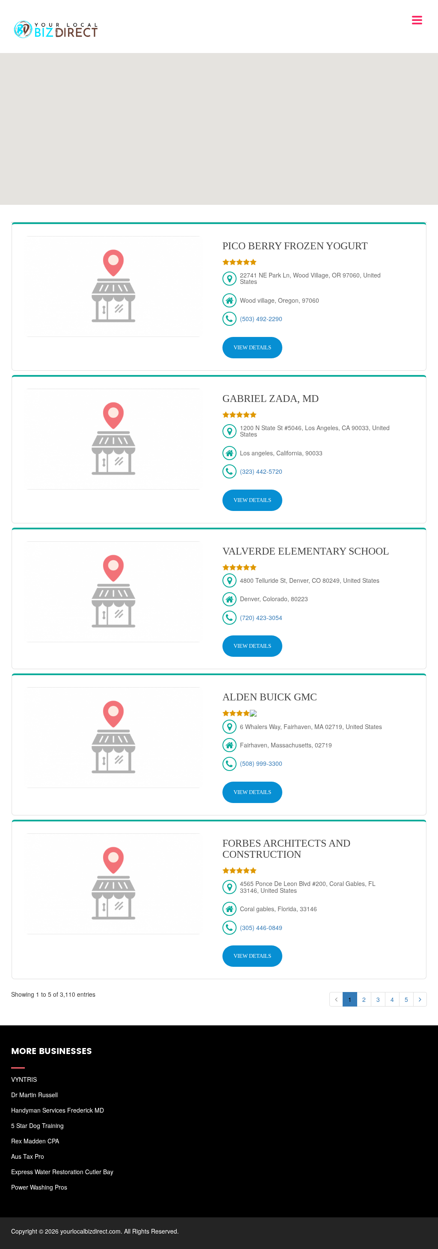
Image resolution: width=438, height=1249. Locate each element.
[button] (219, 123)
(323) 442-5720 (261, 471)
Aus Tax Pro (27, 1156)
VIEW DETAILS (252, 347)
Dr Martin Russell (34, 1094)
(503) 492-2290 (261, 318)
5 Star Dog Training (37, 1125)
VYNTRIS (24, 1079)
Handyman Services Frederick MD (57, 1110)
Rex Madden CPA (35, 1141)
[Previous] (336, 999)
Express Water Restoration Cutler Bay (62, 1171)
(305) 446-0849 (261, 927)
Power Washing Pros (39, 1187)
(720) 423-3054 (261, 617)
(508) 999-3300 (261, 763)
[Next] (420, 999)
